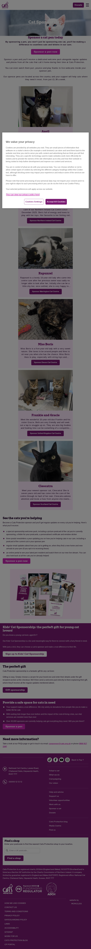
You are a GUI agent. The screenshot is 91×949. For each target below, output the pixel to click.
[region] (45, 170)
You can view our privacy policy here (22, 195)
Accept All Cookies (56, 202)
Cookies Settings (33, 202)
